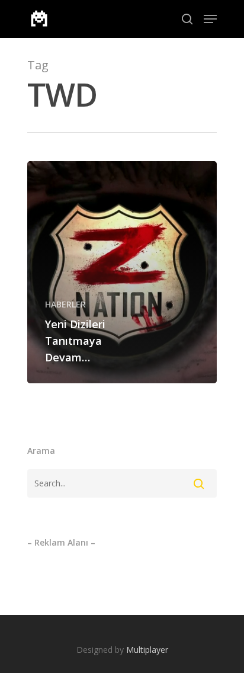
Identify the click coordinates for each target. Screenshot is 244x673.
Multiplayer (147, 649)
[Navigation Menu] (210, 19)
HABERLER (65, 304)
